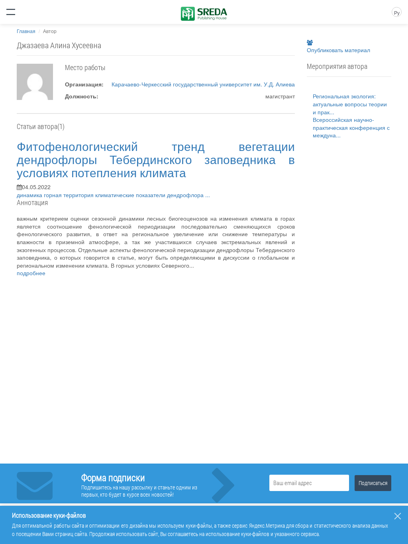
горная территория (69, 195)
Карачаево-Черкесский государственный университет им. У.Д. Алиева (203, 84)
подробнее (31, 273)
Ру (397, 12)
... (207, 195)
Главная (26, 30)
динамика (30, 195)
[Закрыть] (397, 516)
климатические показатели (131, 195)
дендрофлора (186, 195)
